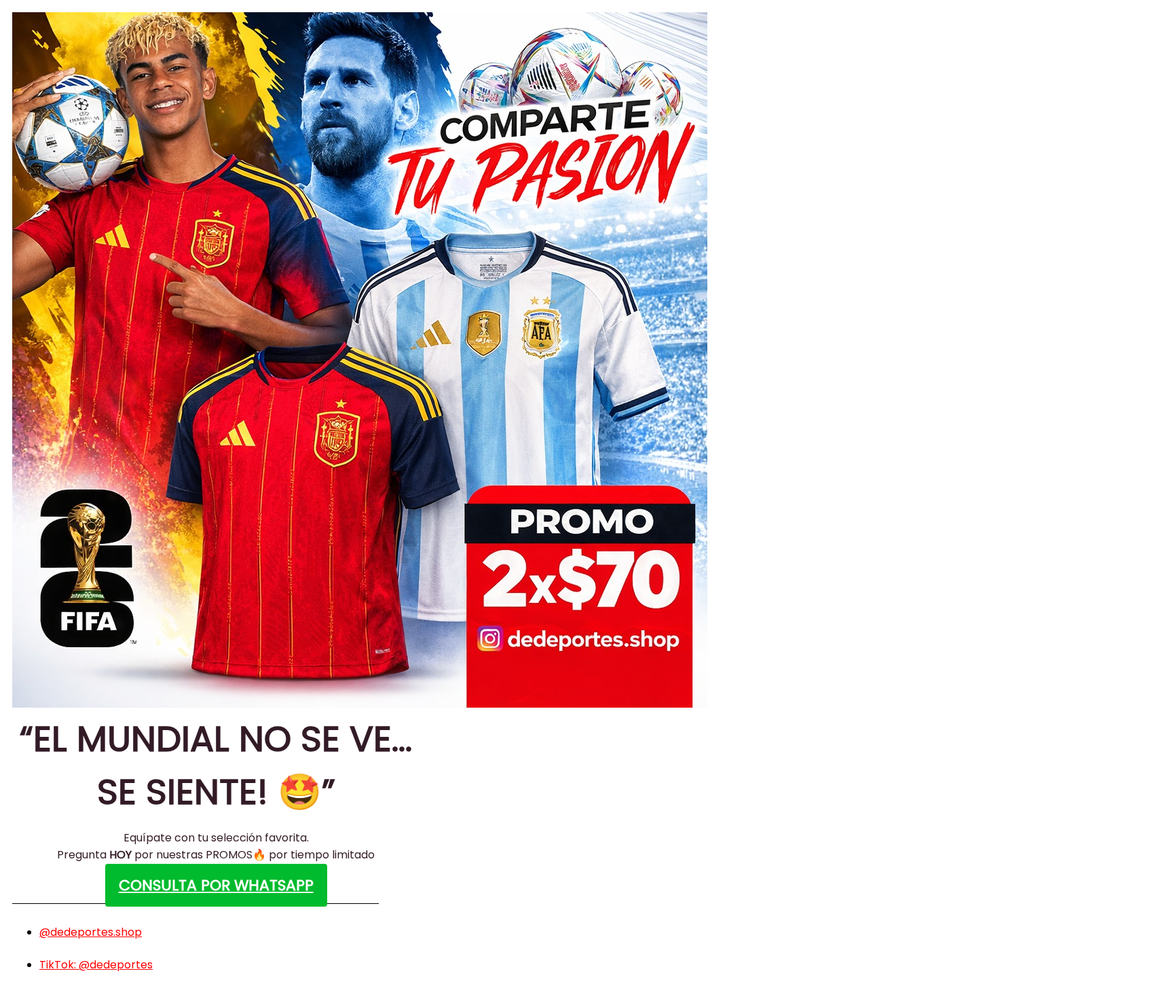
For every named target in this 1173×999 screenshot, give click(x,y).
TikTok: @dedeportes (96, 965)
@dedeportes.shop (90, 932)
